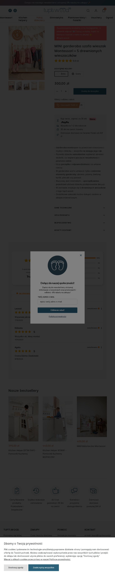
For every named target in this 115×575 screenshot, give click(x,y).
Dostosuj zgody (15, 567)
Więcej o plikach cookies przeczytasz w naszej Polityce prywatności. (37, 559)
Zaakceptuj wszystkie (43, 567)
